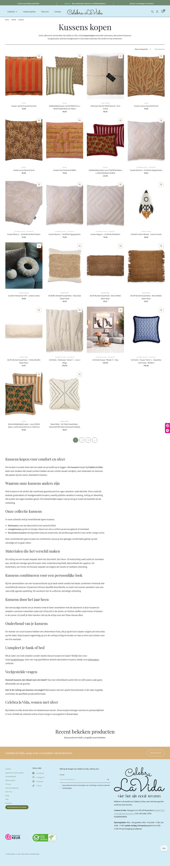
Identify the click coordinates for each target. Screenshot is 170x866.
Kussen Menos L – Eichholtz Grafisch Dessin (23, 234)
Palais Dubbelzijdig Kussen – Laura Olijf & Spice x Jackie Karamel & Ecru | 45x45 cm (24, 425)
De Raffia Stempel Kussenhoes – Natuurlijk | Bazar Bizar (64, 297)
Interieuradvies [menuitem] (29, 11)
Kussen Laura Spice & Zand (23, 170)
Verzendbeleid (10, 776)
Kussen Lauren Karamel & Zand (146, 106)
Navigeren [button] (155, 753)
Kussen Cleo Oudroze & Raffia (64, 170)
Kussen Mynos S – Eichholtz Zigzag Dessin (146, 170)
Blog (7, 795)
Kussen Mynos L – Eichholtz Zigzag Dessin (65, 234)
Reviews (8, 803)
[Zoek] (152, 11)
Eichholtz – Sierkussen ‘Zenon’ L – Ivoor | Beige (64, 361)
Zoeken (8, 769)
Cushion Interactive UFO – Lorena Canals (24, 295)
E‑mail (62, 775)
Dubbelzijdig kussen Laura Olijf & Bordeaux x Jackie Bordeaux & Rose (105, 171)
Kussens (21, 20)
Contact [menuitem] (57, 11)
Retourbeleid (10, 780)
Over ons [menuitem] (45, 11)
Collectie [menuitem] (11, 11)
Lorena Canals (146, 231)
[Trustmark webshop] (12, 838)
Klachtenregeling (12, 788)
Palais (24, 103)
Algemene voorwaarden (14, 773)
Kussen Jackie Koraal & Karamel (23, 106)
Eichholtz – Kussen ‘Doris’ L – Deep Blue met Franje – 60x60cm (146, 361)
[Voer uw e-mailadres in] (107, 779)
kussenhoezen (17, 659)
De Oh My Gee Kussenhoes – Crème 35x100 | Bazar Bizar (23, 361)
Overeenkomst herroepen (17, 807)
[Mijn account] (157, 11)
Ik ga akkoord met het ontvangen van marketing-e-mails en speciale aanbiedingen (86, 786)
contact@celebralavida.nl (124, 813)
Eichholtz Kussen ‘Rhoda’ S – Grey (105, 360)
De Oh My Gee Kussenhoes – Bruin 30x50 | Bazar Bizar (105, 297)
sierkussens (93, 659)
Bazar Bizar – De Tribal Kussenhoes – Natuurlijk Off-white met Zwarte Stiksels (64, 425)
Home (7, 20)
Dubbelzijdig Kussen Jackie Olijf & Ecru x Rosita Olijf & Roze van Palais (64, 107)
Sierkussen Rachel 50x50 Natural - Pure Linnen (105, 107)
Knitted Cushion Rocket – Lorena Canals (146, 234)
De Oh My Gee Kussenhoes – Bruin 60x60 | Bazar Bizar (146, 297)
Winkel (14, 20)
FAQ (6, 799)
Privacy (8, 784)
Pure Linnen (105, 103)
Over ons (8, 791)
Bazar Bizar (65, 293)
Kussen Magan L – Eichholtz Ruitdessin (105, 234)
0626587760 (159, 810)
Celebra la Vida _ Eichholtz (146, 167)
